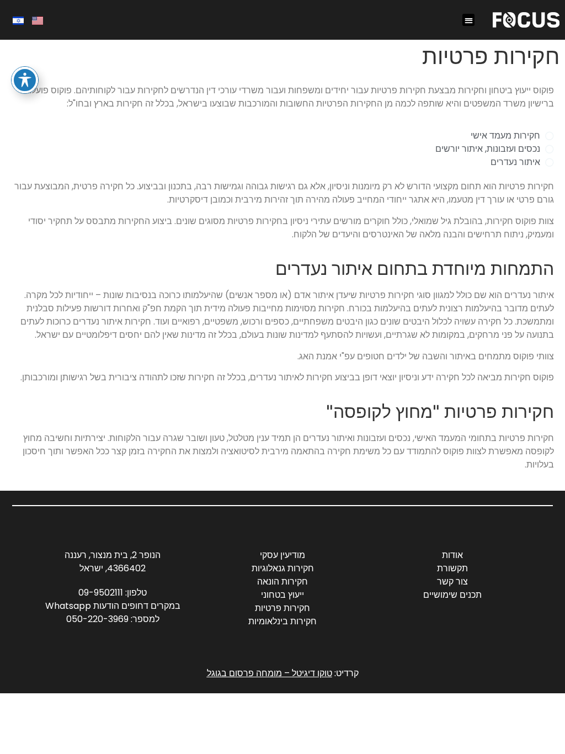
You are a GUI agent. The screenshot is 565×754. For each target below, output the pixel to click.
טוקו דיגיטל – (307, 673)
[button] (468, 20)
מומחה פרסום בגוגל (244, 673)
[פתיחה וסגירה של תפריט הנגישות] (25, 80)
